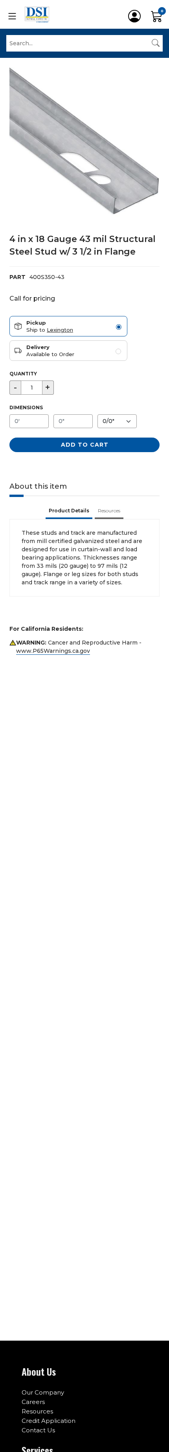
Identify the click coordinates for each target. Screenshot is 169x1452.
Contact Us (38, 1430)
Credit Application (48, 1420)
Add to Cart (84, 444)
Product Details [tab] (69, 511)
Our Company (43, 1392)
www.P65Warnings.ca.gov (53, 650)
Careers (33, 1402)
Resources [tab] (109, 511)
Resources (37, 1411)
